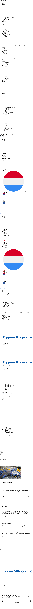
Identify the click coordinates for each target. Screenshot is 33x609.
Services (4, 43)
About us (4, 93)
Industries (4, 21)
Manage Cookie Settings (19, 586)
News (4, 81)
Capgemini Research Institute (6, 306)
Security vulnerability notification (8, 563)
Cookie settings (5, 565)
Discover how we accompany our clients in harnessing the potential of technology (14, 445)
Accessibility (5, 561)
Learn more (3, 8)
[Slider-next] (0, 549)
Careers (4, 56)
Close (1, 451)
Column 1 (5, 578)
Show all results (2, 461)
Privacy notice (5, 562)
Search (1, 453)
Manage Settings (16, 602)
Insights (4, 4)
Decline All (16, 604)
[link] (4, 0)
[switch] (0, 134)
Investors (5, 559)
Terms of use (5, 560)
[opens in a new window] (16, 488)
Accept (16, 599)
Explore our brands (4, 332)
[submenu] (4, 344)
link (2, 4)
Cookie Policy (5, 564)
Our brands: (3, 568)
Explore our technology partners (6, 334)
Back (5, 66)
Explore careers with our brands (6, 392)
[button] (5, 210)
